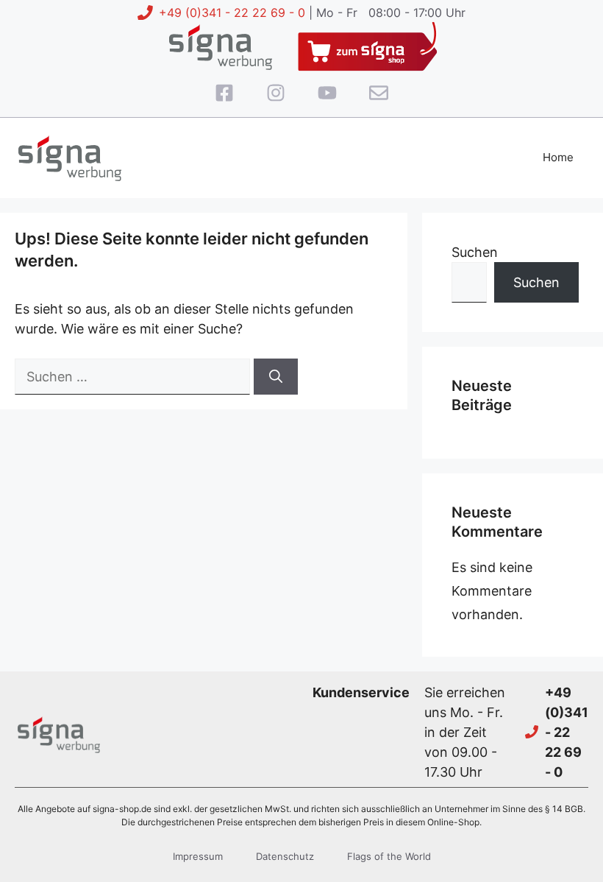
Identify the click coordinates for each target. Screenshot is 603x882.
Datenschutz (285, 856)
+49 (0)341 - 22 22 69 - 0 (232, 12)
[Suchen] (276, 377)
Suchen (475, 252)
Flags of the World (389, 856)
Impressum (198, 856)
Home (558, 157)
